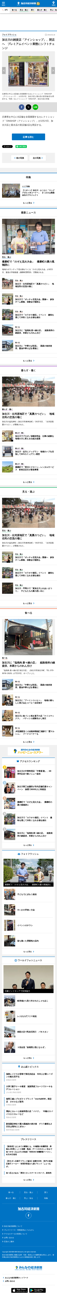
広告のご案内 (9, 1241)
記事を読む (28, 136)
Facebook (28, 1215)
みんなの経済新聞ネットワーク (28, 1268)
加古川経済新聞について (13, 1226)
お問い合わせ (9, 1238)
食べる (14, 10)
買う (32, 10)
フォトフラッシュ (9, 34)
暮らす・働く (42, 10)
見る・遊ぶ (24, 10)
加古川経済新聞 (26, 3)
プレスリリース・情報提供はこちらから (19, 1230)
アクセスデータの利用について (15, 1234)
